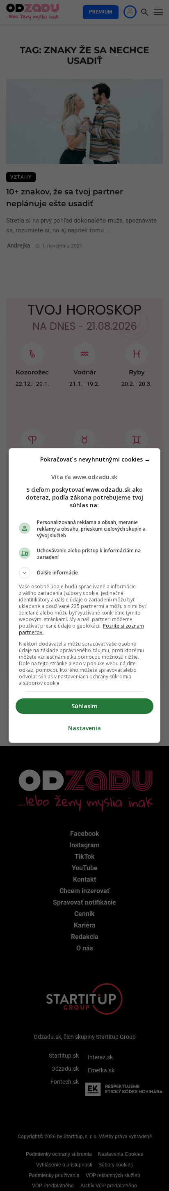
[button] (85, 573)
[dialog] (85, 595)
